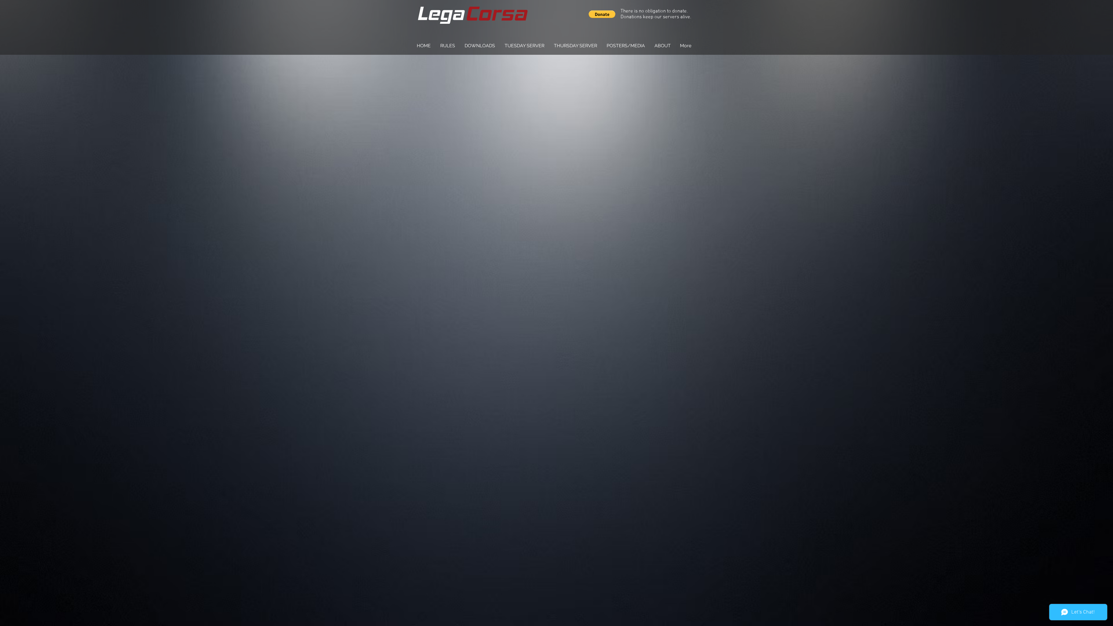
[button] (602, 14)
